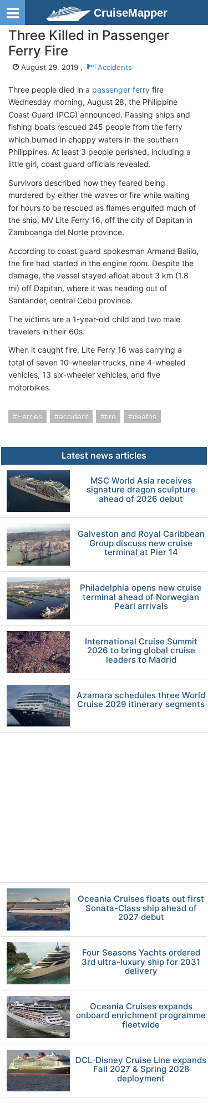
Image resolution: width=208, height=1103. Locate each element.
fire (110, 416)
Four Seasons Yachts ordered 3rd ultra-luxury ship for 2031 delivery (141, 962)
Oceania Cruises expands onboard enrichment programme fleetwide (141, 1016)
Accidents (113, 67)
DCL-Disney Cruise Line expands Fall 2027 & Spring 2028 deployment (140, 1070)
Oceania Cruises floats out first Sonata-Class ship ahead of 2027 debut (141, 908)
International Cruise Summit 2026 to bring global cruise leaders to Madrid (141, 651)
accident (73, 416)
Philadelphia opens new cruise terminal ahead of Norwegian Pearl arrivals (141, 597)
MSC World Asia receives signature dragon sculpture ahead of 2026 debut (141, 490)
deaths (144, 416)
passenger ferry (121, 89)
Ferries (29, 416)
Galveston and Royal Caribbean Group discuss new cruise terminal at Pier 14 (141, 543)
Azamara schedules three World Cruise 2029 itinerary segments (141, 700)
